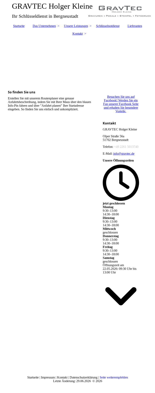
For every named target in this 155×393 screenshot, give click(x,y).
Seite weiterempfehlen (114, 377)
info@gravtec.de (123, 153)
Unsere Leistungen (76, 26)
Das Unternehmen (44, 26)
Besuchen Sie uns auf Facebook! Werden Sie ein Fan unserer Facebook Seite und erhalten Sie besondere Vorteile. (120, 104)
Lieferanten (135, 26)
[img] (77, 61)
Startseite (19, 26)
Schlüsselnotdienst (107, 26)
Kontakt (77, 33)
